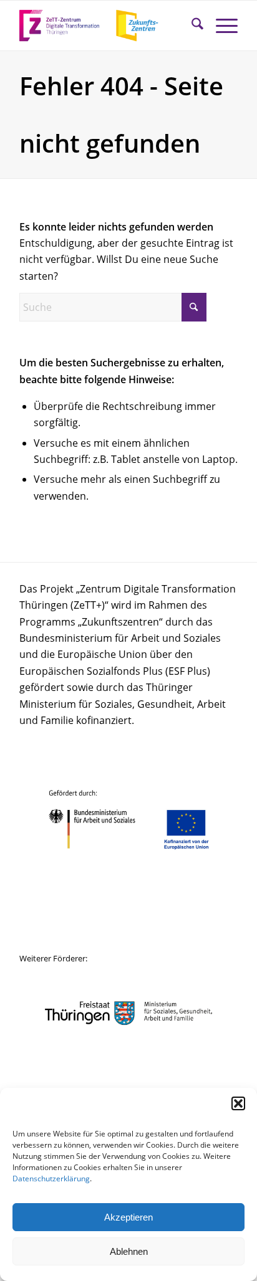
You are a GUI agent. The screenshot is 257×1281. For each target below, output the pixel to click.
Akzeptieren (128, 1217)
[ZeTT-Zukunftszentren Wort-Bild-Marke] (106, 25)
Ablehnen (129, 1251)
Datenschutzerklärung (51, 1178)
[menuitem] (191, 25)
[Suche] (191, 25)
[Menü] (220, 25)
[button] (238, 1103)
